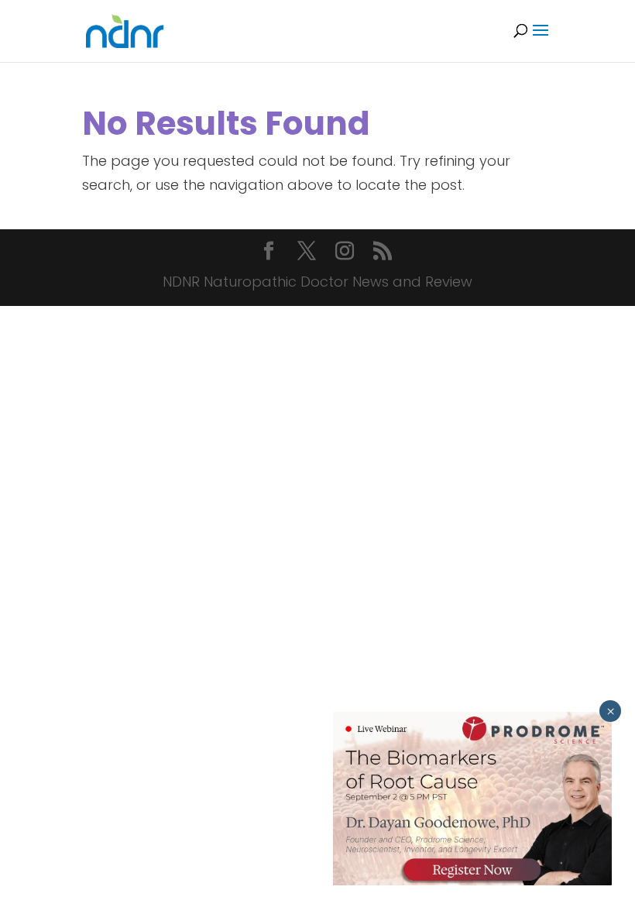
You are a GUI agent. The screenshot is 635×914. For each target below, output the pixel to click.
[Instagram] (344, 253)
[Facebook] (268, 253)
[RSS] (382, 253)
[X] (306, 253)
